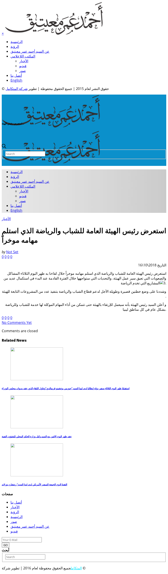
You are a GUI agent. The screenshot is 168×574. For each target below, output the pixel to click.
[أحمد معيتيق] (51, 126)
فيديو (22, 65)
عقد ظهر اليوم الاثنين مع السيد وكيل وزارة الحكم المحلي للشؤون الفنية (37, 436)
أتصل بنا (16, 75)
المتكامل (76, 568)
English (16, 80)
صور (22, 70)
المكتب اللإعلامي (22, 56)
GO (6, 545)
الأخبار (23, 61)
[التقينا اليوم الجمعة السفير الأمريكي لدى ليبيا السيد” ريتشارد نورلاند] (36, 475)
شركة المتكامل (16, 88)
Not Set (12, 251)
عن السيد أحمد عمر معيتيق (29, 51)
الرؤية (14, 46)
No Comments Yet (17, 322)
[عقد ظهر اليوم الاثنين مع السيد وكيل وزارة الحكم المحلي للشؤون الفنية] (36, 427)
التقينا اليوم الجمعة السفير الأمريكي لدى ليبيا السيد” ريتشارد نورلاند (34, 484)
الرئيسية (16, 41)
